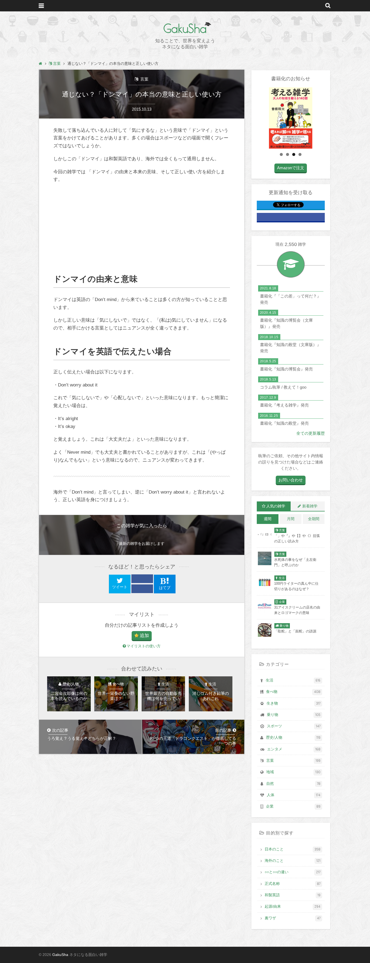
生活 (293, 680)
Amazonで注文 (290, 167)
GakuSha (185, 28)
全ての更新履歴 (310, 433)
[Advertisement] (141, 229)
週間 (267, 519)
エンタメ (293, 749)
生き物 (293, 703)
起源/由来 (292, 906)
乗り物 (293, 714)
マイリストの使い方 (143, 646)
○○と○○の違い (292, 872)
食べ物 (293, 691)
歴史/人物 (293, 737)
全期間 (313, 519)
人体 (293, 795)
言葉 (143, 79)
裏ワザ (292, 918)
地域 (293, 772)
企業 (293, 806)
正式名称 (292, 883)
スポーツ (293, 726)
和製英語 (292, 895)
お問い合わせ (290, 480)
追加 (144, 635)
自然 (293, 783)
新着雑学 (309, 506)
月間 (290, 519)
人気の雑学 (275, 506)
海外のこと (292, 860)
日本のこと (292, 849)
